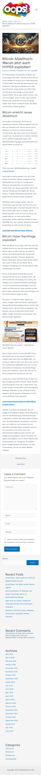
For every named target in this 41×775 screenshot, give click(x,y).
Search (5, 558)
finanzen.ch (9, 752)
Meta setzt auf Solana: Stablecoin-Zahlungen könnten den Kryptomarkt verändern (18, 604)
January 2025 (10, 706)
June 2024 (9, 731)
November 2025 (11, 672)
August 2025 (10, 682)
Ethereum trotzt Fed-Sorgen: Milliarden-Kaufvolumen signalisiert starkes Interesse (20, 614)
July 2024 (9, 727)
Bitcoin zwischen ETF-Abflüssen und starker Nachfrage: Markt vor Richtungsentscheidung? (18, 594)
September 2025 (11, 679)
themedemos (10, 633)
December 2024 (11, 710)
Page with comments (25, 633)
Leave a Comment (9, 71)
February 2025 (10, 703)
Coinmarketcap (8, 171)
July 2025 (9, 686)
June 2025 (9, 689)
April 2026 (9, 654)
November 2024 (11, 713)
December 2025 (11, 668)
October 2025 (10, 675)
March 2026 (9, 657)
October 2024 (10, 717)
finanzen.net (22, 71)
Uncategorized (10, 759)
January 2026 (10, 665)
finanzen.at (9, 748)
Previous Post (20, 458)
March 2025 (9, 700)
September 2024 (11, 720)
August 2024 (10, 724)
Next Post (21, 464)
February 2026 (10, 661)
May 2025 (9, 692)
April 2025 (9, 696)
